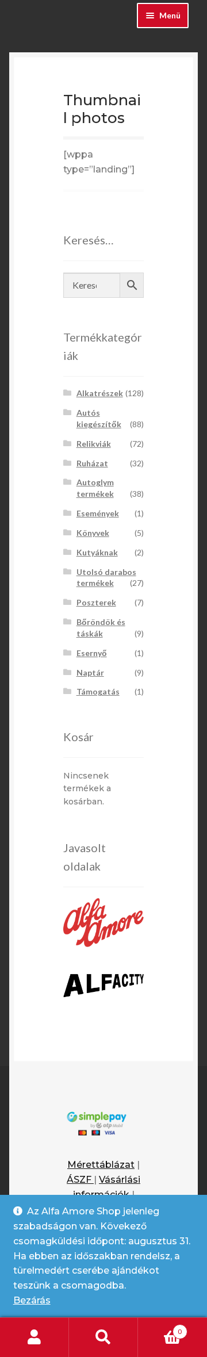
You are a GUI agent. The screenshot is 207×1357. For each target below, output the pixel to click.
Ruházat (92, 463)
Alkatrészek (99, 393)
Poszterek (96, 602)
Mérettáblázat (101, 1164)
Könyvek (92, 533)
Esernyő (91, 653)
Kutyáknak (97, 552)
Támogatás (98, 691)
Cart (160, 1328)
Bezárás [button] (32, 1300)
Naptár (90, 672)
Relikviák (93, 443)
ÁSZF (80, 1179)
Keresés (103, 1337)
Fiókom (34, 1337)
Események (97, 513)
